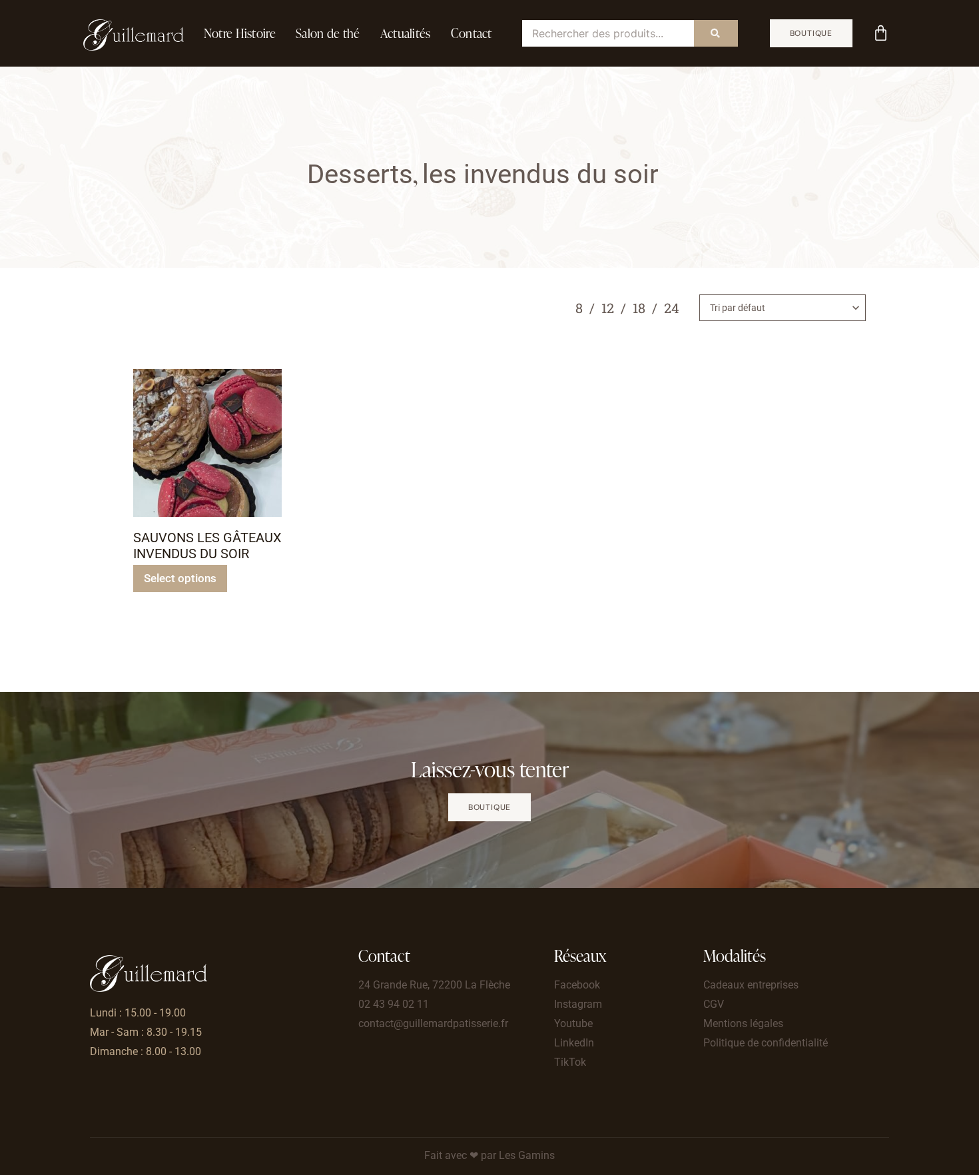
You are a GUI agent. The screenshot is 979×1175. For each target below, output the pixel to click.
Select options (180, 578)
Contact (471, 33)
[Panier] (881, 33)
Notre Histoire (240, 33)
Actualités (405, 33)
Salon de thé (328, 33)
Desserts (360, 174)
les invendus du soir (540, 174)
